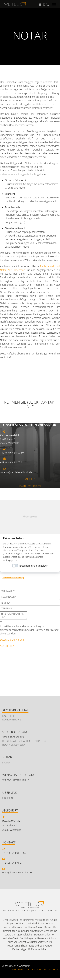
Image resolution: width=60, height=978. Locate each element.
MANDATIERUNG (11, 719)
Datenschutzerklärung (13, 577)
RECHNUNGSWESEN (14, 744)
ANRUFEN (30, 479)
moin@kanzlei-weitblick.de (17, 872)
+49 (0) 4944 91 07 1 (13, 862)
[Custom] (47, 4)
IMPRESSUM (18, 969)
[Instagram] (44, 4)
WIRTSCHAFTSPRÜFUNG (16, 780)
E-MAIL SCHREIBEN (30, 486)
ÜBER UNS (8, 798)
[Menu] (54, 4)
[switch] (15, 565)
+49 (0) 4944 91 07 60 (14, 853)
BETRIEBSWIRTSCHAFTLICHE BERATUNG (24, 741)
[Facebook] (40, 4)
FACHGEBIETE (10, 716)
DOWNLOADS (51, 969)
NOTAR (6, 762)
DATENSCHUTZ (34, 969)
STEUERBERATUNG (13, 737)
